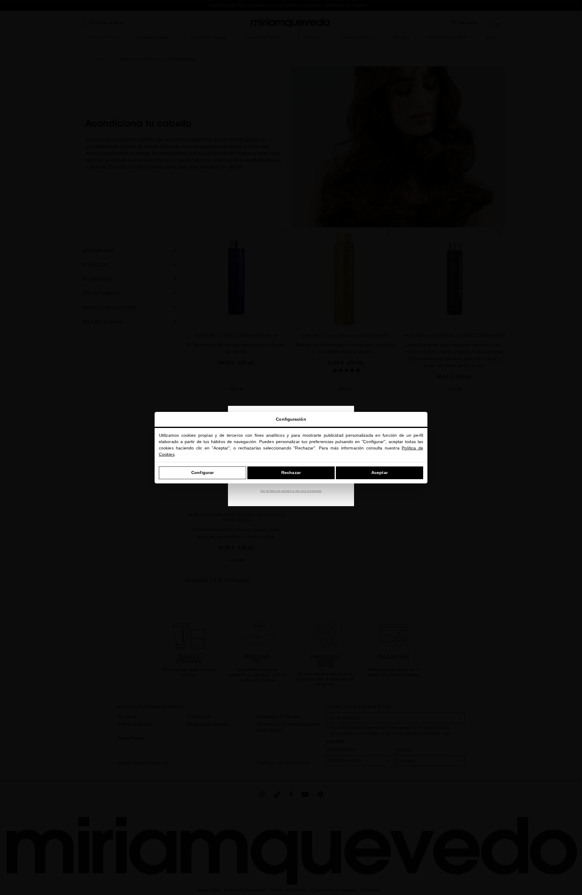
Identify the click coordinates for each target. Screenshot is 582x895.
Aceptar (379, 472)
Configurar (202, 472)
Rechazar (291, 472)
